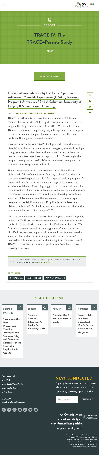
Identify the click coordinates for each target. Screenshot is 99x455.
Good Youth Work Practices (13, 383)
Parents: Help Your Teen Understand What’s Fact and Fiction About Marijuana (86, 323)
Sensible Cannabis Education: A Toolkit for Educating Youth (36, 322)
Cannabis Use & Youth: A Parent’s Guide (62, 318)
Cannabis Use (16, 278)
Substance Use (34, 278)
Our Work (6, 379)
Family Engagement (55, 278)
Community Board (10, 387)
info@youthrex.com (16, 401)
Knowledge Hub (8, 376)
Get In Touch (7, 391)
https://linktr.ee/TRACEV (43, 262)
